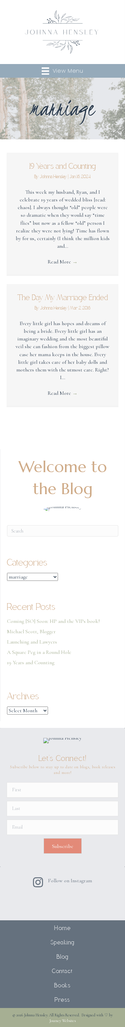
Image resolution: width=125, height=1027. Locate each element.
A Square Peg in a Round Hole (39, 652)
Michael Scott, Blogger (31, 631)
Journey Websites (62, 1020)
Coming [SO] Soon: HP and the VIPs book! (53, 621)
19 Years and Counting (62, 166)
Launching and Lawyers (32, 642)
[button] (63, 846)
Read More (63, 261)
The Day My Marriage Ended (62, 298)
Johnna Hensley (54, 176)
